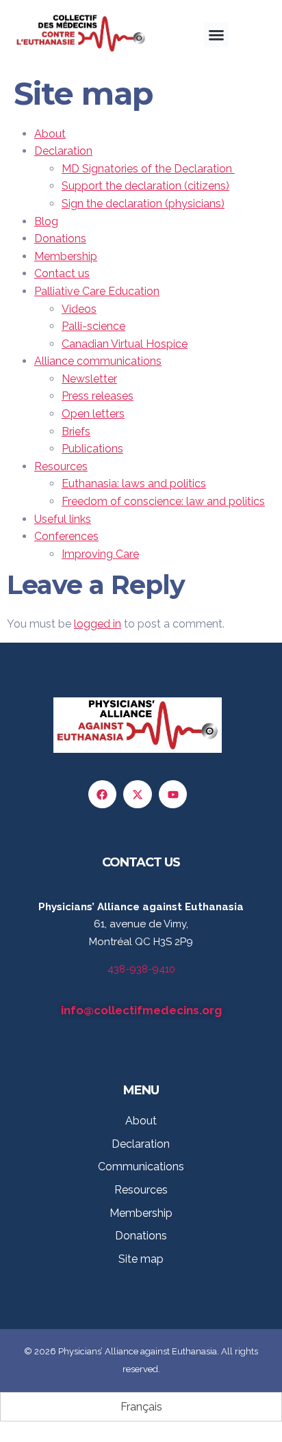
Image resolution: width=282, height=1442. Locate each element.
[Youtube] (173, 794)
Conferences (66, 536)
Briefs (76, 431)
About (50, 133)
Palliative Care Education (96, 291)
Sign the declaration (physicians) (143, 203)
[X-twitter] (137, 794)
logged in (97, 623)
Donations (60, 238)
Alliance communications (98, 361)
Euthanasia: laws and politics (134, 483)
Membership (65, 256)
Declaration (63, 150)
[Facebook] (102, 794)
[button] (216, 35)
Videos (79, 309)
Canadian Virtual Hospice (125, 343)
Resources (61, 466)
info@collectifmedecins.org (141, 1010)
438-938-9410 (141, 969)
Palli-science (93, 326)
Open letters (93, 413)
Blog (46, 221)
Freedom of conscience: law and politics (163, 501)
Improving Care (100, 554)
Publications (92, 448)
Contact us (62, 273)
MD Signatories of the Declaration (148, 168)
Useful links (62, 519)
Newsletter (89, 378)
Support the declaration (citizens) (145, 185)
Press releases (97, 395)
